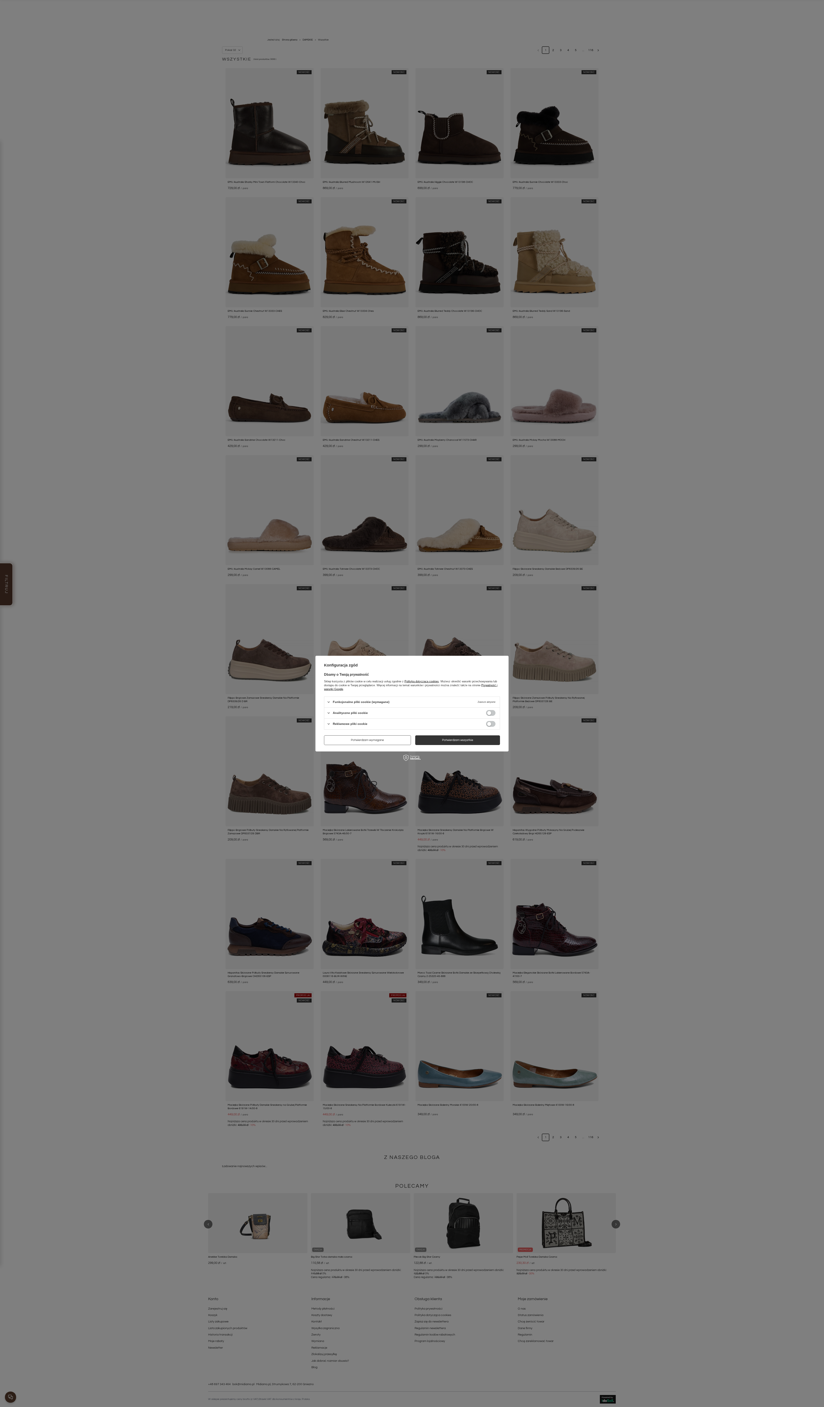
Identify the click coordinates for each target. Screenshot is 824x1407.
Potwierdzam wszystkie (457, 740)
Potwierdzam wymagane (367, 740)
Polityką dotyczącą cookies (421, 681)
